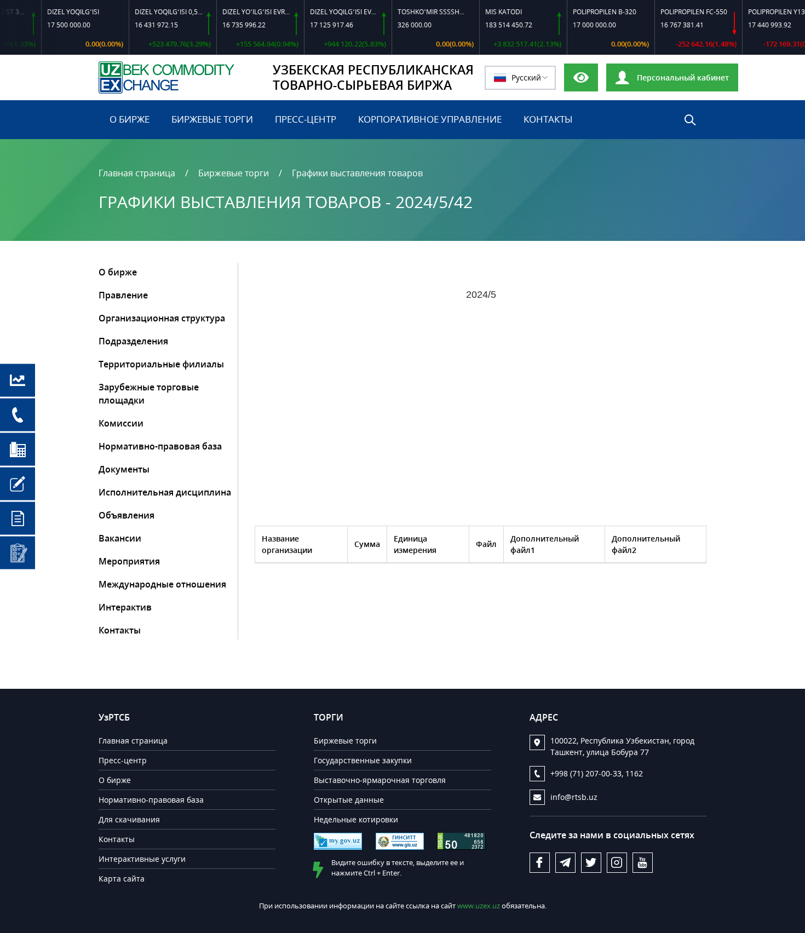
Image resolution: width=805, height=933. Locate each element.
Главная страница (137, 173)
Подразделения (133, 341)
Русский (526, 77)
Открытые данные (349, 799)
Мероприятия (129, 561)
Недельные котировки (356, 819)
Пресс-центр (305, 119)
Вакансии (120, 538)
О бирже (130, 119)
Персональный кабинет (682, 77)
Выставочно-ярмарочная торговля (380, 780)
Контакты (548, 119)
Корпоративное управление (430, 119)
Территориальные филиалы (161, 364)
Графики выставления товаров (357, 173)
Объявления (126, 515)
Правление (123, 295)
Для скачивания (129, 819)
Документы (124, 469)
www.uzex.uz (479, 906)
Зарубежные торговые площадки (149, 393)
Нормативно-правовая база (160, 446)
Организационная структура (162, 318)
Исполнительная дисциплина (165, 492)
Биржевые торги (212, 119)
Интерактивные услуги (142, 859)
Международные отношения (162, 584)
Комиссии (121, 423)
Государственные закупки (363, 760)
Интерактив (125, 607)
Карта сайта (122, 878)
